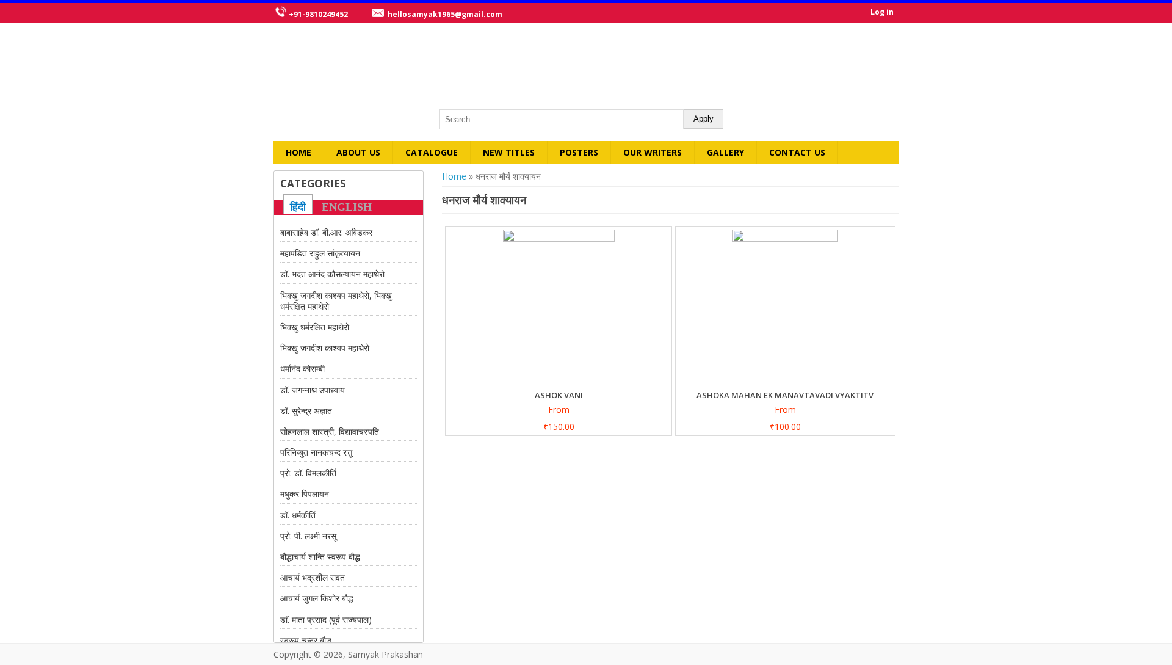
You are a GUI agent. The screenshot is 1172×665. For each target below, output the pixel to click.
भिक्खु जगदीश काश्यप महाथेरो (324, 348)
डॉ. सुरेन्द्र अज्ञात (306, 410)
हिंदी (298, 207)
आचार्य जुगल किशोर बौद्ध (316, 598)
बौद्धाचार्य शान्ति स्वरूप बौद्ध (320, 556)
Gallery (725, 152)
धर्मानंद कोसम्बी (302, 368)
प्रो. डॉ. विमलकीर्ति (308, 473)
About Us (358, 152)
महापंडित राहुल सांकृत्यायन (320, 253)
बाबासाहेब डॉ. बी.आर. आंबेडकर (326, 232)
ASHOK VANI (559, 395)
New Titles (509, 152)
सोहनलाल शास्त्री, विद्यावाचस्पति (329, 431)
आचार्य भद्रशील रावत (312, 577)
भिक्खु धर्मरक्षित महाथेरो (314, 327)
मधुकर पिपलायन (304, 494)
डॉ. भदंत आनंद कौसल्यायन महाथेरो (332, 274)
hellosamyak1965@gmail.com (445, 14)
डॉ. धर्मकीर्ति (298, 515)
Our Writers (652, 152)
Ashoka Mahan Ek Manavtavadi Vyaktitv (785, 395)
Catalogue (431, 152)
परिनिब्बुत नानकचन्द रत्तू (316, 452)
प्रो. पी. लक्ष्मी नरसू (308, 536)
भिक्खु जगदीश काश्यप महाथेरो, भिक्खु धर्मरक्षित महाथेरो (336, 300)
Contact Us (797, 152)
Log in (882, 12)
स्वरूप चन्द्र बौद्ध (305, 640)
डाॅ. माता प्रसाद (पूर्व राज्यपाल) (326, 619)
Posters (579, 152)
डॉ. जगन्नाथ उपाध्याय (312, 390)
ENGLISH (347, 207)
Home (298, 152)
